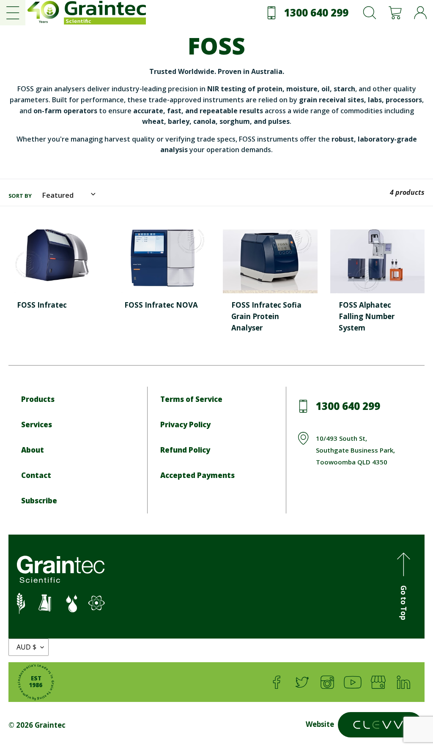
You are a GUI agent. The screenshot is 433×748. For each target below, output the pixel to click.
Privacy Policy (185, 424)
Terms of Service (191, 399)
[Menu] (12, 12)
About (32, 450)
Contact (36, 475)
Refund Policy (185, 450)
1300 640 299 (348, 406)
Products (38, 399)
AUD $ (26, 647)
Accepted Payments (197, 475)
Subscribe (39, 500)
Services (36, 424)
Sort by (20, 195)
